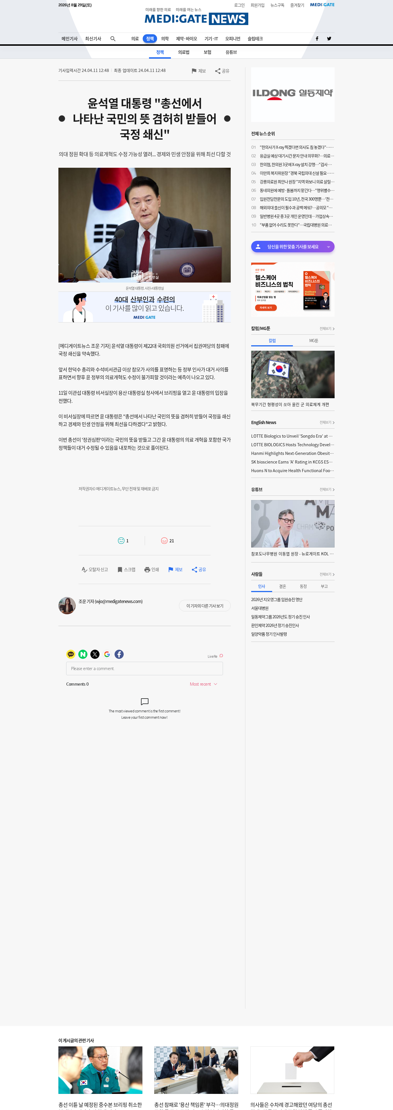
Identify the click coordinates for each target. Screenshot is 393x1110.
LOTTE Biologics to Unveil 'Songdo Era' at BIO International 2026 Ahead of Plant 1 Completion (293, 436)
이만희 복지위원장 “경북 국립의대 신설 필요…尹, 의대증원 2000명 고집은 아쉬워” (297, 173)
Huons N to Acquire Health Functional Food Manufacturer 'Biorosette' (293, 470)
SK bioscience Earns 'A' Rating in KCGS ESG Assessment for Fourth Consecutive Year (293, 462)
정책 (150, 38)
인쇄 (155, 569)
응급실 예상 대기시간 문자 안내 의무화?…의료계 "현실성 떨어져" (297, 156)
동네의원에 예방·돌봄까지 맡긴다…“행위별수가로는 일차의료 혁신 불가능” (297, 190)
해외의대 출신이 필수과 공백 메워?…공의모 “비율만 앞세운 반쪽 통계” (297, 207)
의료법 (183, 52)
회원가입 (257, 5)
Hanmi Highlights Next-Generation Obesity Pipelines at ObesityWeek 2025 (293, 453)
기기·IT (211, 38)
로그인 (239, 5)
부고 (324, 586)
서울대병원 (259, 608)
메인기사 (70, 38)
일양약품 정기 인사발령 (269, 634)
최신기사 (93, 38)
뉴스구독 (277, 5)
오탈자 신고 (98, 569)
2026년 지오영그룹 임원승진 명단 (276, 599)
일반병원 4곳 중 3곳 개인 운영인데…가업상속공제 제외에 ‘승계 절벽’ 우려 (297, 216)
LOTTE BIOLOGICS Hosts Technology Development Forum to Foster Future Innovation (293, 444)
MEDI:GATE (322, 4)
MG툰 (313, 340)
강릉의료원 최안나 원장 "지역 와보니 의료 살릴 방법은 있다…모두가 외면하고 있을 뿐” (297, 181)
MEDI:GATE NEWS (196, 16)
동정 (303, 586)
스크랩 (129, 569)
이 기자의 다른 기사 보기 (204, 606)
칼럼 (272, 340)
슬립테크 (255, 38)
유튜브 (231, 52)
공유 (225, 71)
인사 (261, 586)
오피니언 (232, 38)
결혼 (282, 586)
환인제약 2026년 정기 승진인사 (275, 625)
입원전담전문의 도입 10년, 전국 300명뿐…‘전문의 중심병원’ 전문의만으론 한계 (297, 199)
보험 (207, 52)
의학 (165, 38)
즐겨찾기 (297, 5)
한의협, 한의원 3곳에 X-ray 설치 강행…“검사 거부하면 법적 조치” (297, 164)
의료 (135, 38)
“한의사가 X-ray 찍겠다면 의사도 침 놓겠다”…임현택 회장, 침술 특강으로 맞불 (297, 147)
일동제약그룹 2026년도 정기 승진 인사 (280, 616)
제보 (202, 71)
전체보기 (325, 328)
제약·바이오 (186, 38)
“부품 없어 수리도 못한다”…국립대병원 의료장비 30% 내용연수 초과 (297, 225)
